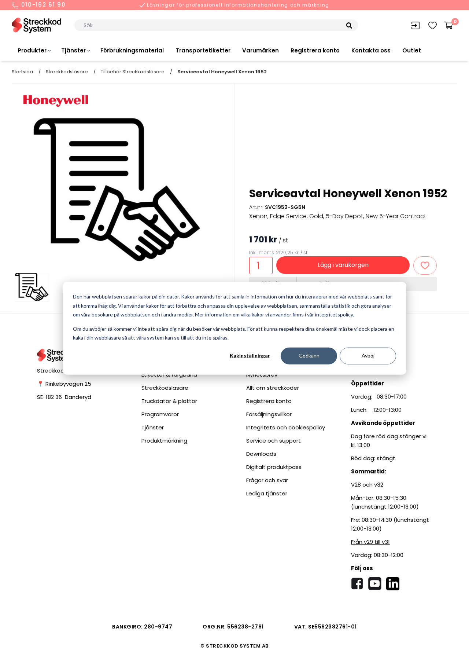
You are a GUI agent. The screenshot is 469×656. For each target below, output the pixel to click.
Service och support (273, 440)
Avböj (368, 355)
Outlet (411, 50)
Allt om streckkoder (272, 388)
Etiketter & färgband (169, 374)
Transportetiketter (203, 50)
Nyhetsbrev (261, 374)
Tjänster (73, 50)
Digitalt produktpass (274, 467)
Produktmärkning (164, 440)
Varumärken (260, 50)
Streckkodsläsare (67, 71)
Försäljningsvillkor (269, 414)
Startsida (22, 71)
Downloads (261, 454)
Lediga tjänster (266, 493)
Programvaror (160, 414)
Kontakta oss (371, 50)
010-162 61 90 (42, 5)
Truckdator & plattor (169, 401)
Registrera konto (315, 50)
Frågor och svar (267, 480)
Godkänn (309, 355)
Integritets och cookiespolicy (285, 427)
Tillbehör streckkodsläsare (133, 71)
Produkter (32, 50)
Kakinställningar (250, 355)
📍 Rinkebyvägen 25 (64, 384)
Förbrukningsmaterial (132, 50)
